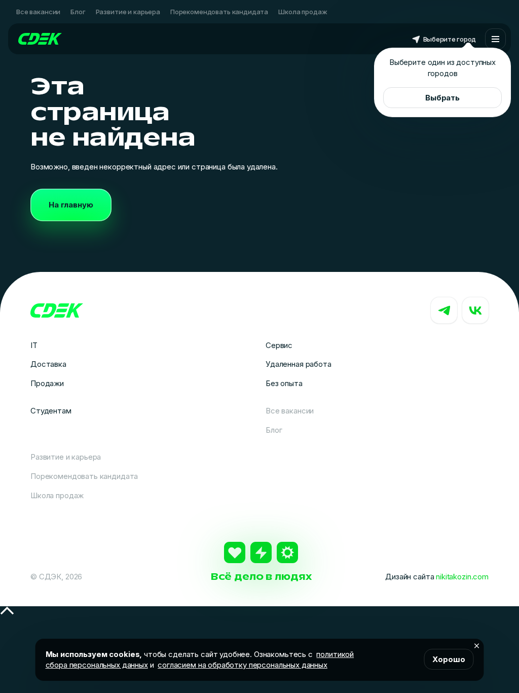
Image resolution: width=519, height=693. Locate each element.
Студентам (50, 410)
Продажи (47, 383)
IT (34, 345)
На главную (71, 205)
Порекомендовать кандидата (219, 12)
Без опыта (284, 383)
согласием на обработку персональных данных (242, 665)
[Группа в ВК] (475, 310)
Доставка (48, 364)
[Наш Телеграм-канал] (444, 310)
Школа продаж (302, 12)
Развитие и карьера (128, 12)
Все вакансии (38, 12)
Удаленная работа (298, 364)
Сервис (279, 345)
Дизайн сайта (437, 576)
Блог (77, 12)
